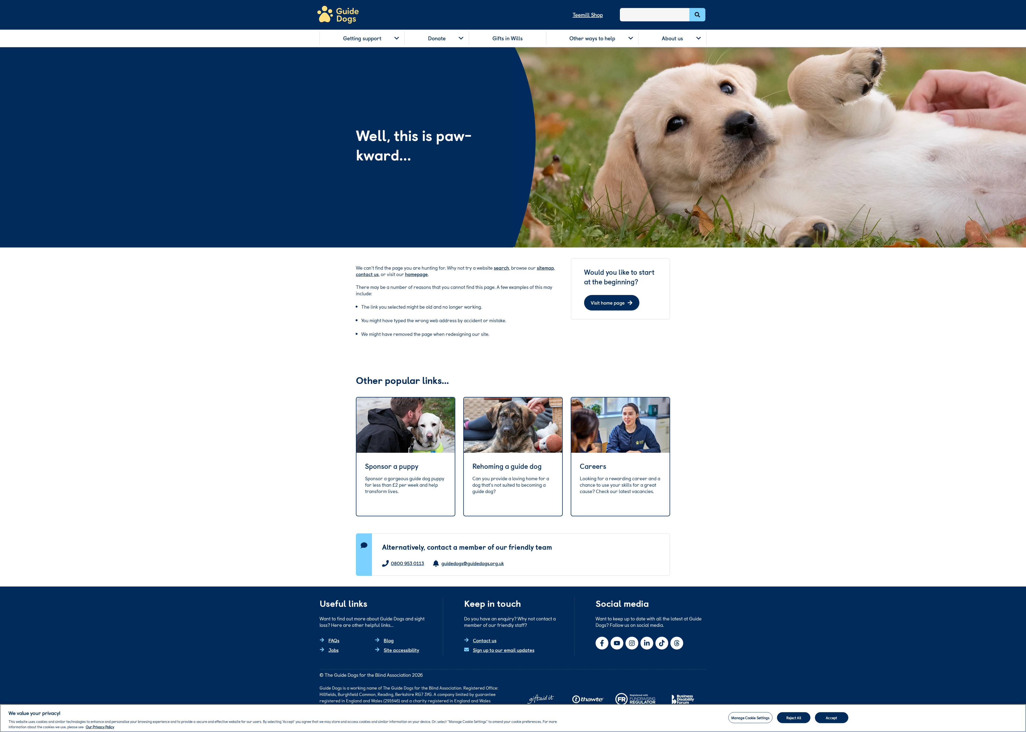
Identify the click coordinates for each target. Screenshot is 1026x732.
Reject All (793, 717)
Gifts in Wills (507, 38)
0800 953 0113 (407, 563)
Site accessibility (401, 650)
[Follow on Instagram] (631, 643)
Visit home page (608, 302)
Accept (831, 717)
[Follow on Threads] (676, 643)
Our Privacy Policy (100, 726)
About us (672, 38)
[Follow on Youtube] (617, 643)
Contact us (484, 640)
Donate (437, 38)
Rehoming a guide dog (507, 466)
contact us (367, 274)
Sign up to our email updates (503, 650)
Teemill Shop (588, 15)
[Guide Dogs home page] (338, 14)
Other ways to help (592, 38)
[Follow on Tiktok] (661, 643)
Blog (389, 640)
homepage (416, 274)
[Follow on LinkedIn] (646, 643)
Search (697, 14)
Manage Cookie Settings (750, 717)
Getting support (362, 38)
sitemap (545, 267)
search (501, 267)
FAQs (333, 640)
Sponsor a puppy (391, 466)
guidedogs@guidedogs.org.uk (472, 563)
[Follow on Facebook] (602, 643)
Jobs (333, 650)
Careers (593, 466)
